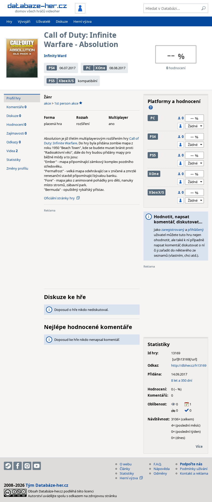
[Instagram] (27, 466)
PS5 (52, 81)
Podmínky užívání (193, 468)
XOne (100, 68)
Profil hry (13, 98)
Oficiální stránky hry (59, 198)
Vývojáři (24, 21)
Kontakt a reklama (194, 473)
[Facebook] (17, 466)
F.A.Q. (158, 464)
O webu (126, 464)
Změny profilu (17, 168)
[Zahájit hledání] (203, 8)
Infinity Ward (55, 55)
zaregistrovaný (172, 229)
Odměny (160, 473)
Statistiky (13, 159)
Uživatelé (43, 21)
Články (125, 468)
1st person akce (66, 103)
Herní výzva (82, 21)
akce (47, 103)
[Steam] (8, 466)
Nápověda (162, 468)
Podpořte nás (191, 464)
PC (88, 68)
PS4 (52, 68)
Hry (9, 21)
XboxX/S (66, 81)
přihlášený (196, 229)
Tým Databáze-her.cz (47, 485)
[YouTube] (37, 466)
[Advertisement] (92, 249)
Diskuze (62, 21)
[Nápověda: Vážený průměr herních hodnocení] (151, 107)
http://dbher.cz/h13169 (188, 365)
